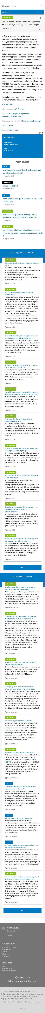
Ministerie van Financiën (31, 121)
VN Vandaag (19, 109)
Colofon (4, 954)
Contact (4, 952)
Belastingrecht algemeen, (19, 114)
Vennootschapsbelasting (11, 116)
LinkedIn (10, 936)
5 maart (10, 125)
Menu (7, 12)
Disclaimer (7, 1002)
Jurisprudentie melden (9, 947)
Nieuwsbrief (11, 931)
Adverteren (5, 956)
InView (4, 966)
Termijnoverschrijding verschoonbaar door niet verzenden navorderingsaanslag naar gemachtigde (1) (23, 233)
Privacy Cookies (18, 1002)
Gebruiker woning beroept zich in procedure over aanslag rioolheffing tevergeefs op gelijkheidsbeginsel (21, 509)
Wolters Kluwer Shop (9, 971)
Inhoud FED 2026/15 (10, 186)
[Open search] (41, 6)
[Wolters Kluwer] (9, 6)
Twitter (9, 933)
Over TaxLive (6, 949)
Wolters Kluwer (7, 968)
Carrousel (14, 130)
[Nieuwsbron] (7, 104)
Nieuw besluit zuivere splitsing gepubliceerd (19, 753)
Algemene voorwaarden (33, 1002)
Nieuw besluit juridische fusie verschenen (19, 721)
